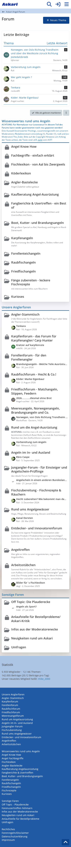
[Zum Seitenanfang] (65, 842)
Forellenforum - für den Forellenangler (28, 357)
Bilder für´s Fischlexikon (30, 582)
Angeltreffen (20, 550)
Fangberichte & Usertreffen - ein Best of (38, 205)
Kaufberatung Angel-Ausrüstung (35, 194)
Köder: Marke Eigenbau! (30, 379)
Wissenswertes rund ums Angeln (26, 121)
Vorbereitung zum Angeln (31, 442)
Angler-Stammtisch (25, 314)
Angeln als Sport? (26, 606)
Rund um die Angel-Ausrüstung (34, 427)
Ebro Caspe (22, 457)
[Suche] (49, 4)
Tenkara (21, 326)
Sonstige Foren (13, 595)
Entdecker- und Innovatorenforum (36, 528)
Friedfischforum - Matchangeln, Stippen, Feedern (34, 391)
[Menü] (66, 4)
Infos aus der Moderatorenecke (34, 629)
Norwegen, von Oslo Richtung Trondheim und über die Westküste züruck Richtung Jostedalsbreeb (42, 417)
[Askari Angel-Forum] (10, 4)
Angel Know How (24, 146)
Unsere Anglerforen (16, 307)
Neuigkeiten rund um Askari (32, 638)
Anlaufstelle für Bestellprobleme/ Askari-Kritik (35, 619)
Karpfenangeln (22, 238)
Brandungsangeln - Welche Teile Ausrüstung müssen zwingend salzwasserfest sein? (42, 364)
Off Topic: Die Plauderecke (30, 602)
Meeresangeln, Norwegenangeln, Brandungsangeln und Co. (35, 410)
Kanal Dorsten (24, 518)
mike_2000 (44, 678)
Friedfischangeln (23, 271)
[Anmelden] (57, 4)
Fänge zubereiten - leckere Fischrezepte (30, 282)
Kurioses (17, 296)
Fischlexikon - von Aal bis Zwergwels (38, 164)
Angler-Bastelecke (24, 182)
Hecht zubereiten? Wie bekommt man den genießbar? (42, 499)
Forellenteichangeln (25, 253)
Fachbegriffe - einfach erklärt (32, 155)
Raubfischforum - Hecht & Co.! (33, 374)
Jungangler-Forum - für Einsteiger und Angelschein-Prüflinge (39, 469)
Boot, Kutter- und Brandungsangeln (37, 223)
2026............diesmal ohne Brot (34, 398)
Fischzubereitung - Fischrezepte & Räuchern (36, 492)
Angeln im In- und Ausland (30, 452)
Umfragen (18, 647)
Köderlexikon (21, 173)
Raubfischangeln (23, 262)
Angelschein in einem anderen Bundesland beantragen (42, 480)
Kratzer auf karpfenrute (30, 345)
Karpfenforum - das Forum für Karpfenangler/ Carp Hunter (33, 338)
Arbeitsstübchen (23, 565)
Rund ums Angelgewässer (30, 509)
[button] (66, 113)
